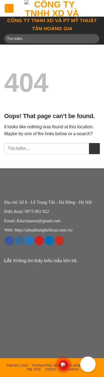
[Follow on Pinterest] (39, 240)
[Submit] (94, 38)
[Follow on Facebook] (9, 240)
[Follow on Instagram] (19, 240)
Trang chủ (17, 366)
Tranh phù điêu (47, 366)
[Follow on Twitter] (29, 240)
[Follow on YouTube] (59, 240)
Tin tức (34, 369)
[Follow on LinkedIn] (49, 240)
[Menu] (9, 8)
